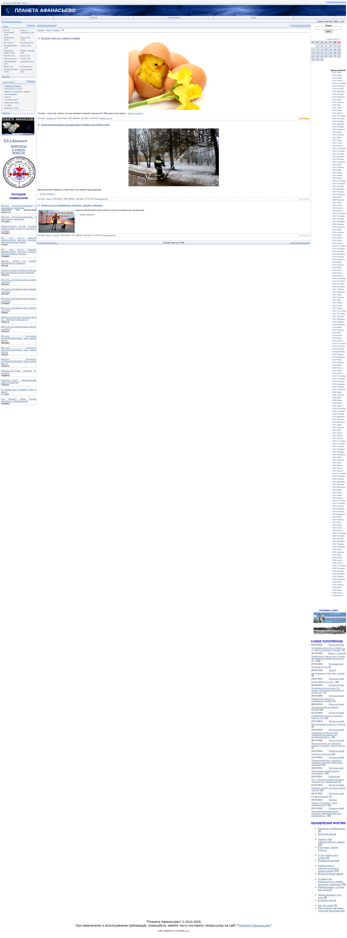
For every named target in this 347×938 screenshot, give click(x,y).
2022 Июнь (337, 465)
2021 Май (336, 430)
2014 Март (337, 197)
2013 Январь (338, 159)
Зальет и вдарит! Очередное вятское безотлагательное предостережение (18, 271)
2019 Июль (337, 370)
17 (326, 52)
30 (322, 59)
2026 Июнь (337, 590)
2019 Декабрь (338, 384)
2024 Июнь (337, 525)
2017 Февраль (338, 292)
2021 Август (337, 438)
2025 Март (337, 549)
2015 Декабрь (338, 254)
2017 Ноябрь (338, 316)
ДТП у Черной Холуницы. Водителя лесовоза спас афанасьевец (327, 780)
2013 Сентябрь (339, 181)
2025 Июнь (337, 557)
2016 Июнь (337, 270)
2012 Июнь (337, 140)
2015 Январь (338, 224)
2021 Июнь (337, 433)
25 (330, 56)
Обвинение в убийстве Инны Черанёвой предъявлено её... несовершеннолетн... (324, 735)
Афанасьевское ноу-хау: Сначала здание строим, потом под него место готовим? (18, 228)
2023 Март (337, 490)
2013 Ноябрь (338, 186)
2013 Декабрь (338, 189)
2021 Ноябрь (338, 446)
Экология (24, 43)
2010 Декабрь (338, 91)
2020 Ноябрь (338, 414)
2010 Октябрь (338, 86)
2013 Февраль (338, 162)
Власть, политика (24, 31)
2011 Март (337, 99)
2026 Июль (337, 593)
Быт (6, 43)
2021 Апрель (338, 427)
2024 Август (337, 530)
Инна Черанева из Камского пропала (328, 724)
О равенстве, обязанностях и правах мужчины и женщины (330, 882)
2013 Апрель (338, 167)
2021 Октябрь (338, 444)
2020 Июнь (337, 400)
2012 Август (337, 146)
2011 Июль (337, 110)
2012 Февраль (338, 129)
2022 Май (336, 463)
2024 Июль (337, 528)
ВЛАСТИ (18, 152)
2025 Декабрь (338, 574)
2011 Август (337, 113)
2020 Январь (338, 387)
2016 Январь (338, 257)
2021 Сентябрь (339, 441)
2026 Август (337, 595)
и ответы (18, 149)
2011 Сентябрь (339, 116)
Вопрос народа (27, 51)
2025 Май (336, 555)
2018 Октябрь (338, 346)
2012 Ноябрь (338, 154)
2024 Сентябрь (339, 533)
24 (326, 56)
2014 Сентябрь (339, 213)
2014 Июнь (337, 205)
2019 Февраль (338, 357)
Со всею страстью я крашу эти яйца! (60, 38)
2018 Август (337, 341)
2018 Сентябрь (339, 343)
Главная (93, 18)
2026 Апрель (338, 585)
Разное (7, 56)
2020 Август (337, 406)
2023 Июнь (337, 492)
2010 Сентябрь (339, 83)
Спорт (23, 58)
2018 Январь (338, 322)
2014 (49, 30)
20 (339, 52)
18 (330, 52)
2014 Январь (338, 192)
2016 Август (337, 276)
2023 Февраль (338, 487)
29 (317, 59)
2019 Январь (338, 354)
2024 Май (336, 522)
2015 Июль (337, 240)
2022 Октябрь (338, 476)
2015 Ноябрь (338, 251)
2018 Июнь (337, 335)
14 (313, 52)
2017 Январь (338, 289)
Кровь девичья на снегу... (323, 682)
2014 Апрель (338, 200)
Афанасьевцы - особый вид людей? (331, 888)
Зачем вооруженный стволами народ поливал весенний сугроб (75, 125)
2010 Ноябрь (338, 89)
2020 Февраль (338, 389)
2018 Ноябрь (338, 349)
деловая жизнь (327, 834)
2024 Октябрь (338, 536)
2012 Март (337, 132)
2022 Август (337, 471)
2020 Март (337, 392)
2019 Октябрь (338, 379)
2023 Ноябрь (338, 506)
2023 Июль (337, 495)
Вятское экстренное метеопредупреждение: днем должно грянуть (18, 338)
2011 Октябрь (338, 118)
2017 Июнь (337, 303)
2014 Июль (337, 208)
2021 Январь (338, 419)
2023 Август (337, 498)
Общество (25, 37)
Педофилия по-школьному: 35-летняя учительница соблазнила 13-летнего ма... (328, 690)
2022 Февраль (338, 454)
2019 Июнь (337, 368)
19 (335, 52)
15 (317, 52)
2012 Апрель (338, 135)
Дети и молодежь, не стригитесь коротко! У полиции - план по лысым (328, 744)
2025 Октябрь (338, 568)
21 (313, 56)
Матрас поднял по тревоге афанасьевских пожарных (18, 262)
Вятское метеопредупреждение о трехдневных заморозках (18, 207)
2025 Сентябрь (339, 566)
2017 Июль (337, 305)
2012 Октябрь (338, 151)
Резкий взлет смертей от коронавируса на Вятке (322, 700)
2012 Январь (338, 127)
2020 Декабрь (338, 417)
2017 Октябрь (338, 314)
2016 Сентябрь (339, 278)
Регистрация (173, 18)
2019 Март (337, 360)
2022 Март (337, 457)
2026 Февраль (338, 579)
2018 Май (336, 333)
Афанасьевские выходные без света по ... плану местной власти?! (18, 318)
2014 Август (337, 211)
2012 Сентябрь (339, 148)
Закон (23, 45)
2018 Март (337, 327)
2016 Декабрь (338, 286)
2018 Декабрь (338, 351)
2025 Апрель (338, 552)
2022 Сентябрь (339, 473)
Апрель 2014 (333, 39)
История (24, 66)
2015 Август (337, 243)
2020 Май (336, 398)
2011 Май (336, 105)
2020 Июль (337, 403)
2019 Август (337, 373)
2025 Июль (337, 560)
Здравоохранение (328, 860)
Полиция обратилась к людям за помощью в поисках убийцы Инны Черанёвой (327, 762)
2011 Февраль (338, 97)
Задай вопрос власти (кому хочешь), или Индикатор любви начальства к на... (328, 658)
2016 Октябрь (338, 281)
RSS (342, 21)
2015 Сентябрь (339, 246)
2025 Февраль (338, 547)
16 (322, 52)
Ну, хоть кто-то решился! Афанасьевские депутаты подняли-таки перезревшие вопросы (18, 240)
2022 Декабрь (338, 482)
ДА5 (82, 118)
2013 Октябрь (338, 183)
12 (335, 49)
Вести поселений (9, 31)
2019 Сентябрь (339, 376)
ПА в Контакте (15, 141)
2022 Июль (337, 468)
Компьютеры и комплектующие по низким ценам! (328, 868)
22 (317, 56)
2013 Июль (337, 175)
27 (339, 56)
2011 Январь (338, 94)
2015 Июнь (337, 238)
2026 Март (337, 582)
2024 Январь (338, 511)
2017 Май (336, 300)
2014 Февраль (338, 194)
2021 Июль (337, 435)
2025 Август (337, 563)
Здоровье (24, 61)
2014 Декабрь (338, 221)
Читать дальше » (135, 113)
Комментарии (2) (106, 118)
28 (313, 59)
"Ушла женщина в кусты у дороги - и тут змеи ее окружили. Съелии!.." (328, 649)
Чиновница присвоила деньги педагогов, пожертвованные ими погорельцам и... (326, 813)
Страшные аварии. (320, 796)
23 (322, 56)
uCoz (187, 931)
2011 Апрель (338, 102)
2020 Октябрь (338, 411)
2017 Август (337, 308)
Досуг (23, 56)
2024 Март (337, 517)
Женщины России (319, 667)
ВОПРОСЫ (19, 146)
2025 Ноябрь (338, 571)
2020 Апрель (338, 395)
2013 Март (337, 164)
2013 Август (337, 178)
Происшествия (11, 69)
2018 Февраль (338, 324)
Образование (10, 61)
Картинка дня (26, 69)
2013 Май (336, 170)
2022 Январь (338, 452)
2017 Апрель (338, 297)
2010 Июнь (337, 75)
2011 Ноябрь (338, 121)
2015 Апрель (338, 232)
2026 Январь (338, 576)
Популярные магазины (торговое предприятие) (331, 909)
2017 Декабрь (338, 319)
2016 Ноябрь (338, 284)
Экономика (9, 37)
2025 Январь (338, 544)
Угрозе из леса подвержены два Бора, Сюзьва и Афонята (72, 205)
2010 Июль (337, 78)
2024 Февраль (338, 514)
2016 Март (337, 262)
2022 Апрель (338, 460)
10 (326, 49)
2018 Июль (337, 338)
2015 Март (337, 230)
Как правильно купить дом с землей (327, 673)
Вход (253, 18)
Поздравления (10, 45)
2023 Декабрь (338, 509)
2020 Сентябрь (339, 408)
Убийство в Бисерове (321, 754)
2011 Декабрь (338, 124)
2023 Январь (338, 484)
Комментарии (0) (101, 199)
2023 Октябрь (338, 503)
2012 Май (336, 137)
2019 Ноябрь (338, 381)
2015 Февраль (338, 227)
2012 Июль (337, 143)
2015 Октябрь (338, 249)
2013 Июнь (337, 173)
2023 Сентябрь (339, 501)
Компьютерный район (330, 873)
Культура (8, 58)
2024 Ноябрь (338, 538)
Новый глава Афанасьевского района (331, 840)
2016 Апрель (338, 265)
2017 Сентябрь (339, 311)
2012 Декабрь (338, 156)
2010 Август (337, 80)
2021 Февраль (338, 422)
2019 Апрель (338, 362)
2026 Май (336, 587)
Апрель (56, 30)
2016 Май (336, 267)
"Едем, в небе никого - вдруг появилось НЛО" (324, 804)
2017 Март (337, 295)
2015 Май (336, 235)
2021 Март (337, 425)
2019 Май (336, 365)
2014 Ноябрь (338, 219)
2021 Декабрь (338, 449)
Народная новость (8, 52)
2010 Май (336, 72)
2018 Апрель (338, 330)
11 (330, 49)
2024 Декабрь (338, 541)
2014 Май (336, 202)
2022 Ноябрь (338, 479)
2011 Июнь (337, 108)
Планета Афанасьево (254, 925)
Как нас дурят (325, 905)
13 (339, 49)
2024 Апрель (338, 520)
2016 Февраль (338, 259)
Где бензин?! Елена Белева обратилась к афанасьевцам (18, 400)
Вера (6, 66)
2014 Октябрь (338, 216)
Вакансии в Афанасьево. (332, 828)
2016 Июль (337, 273)
